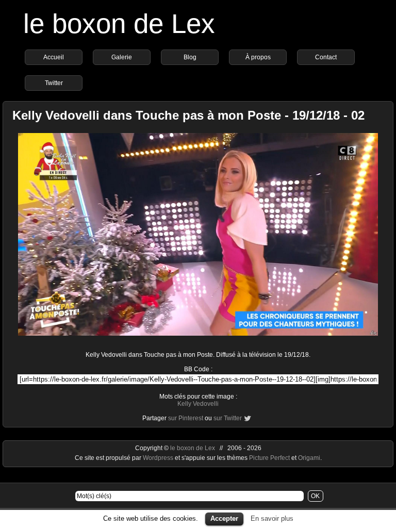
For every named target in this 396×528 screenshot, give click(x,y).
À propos (258, 57)
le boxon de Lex (119, 23)
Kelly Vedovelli (198, 403)
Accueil (53, 57)
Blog (190, 57)
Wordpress (159, 457)
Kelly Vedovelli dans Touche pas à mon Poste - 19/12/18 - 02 (188, 115)
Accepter (224, 518)
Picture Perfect (269, 457)
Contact (326, 57)
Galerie (121, 57)
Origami (309, 457)
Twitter (54, 83)
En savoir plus (272, 518)
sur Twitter (227, 418)
